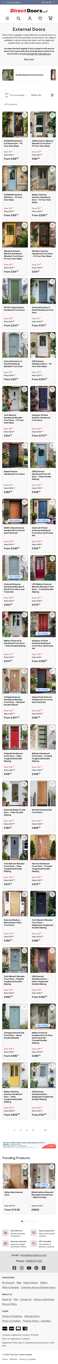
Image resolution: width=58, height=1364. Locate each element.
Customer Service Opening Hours (38, 1287)
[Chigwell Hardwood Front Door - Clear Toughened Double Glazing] (15, 737)
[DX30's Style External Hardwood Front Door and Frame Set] (15, 511)
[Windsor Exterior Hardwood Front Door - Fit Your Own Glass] (43, 235)
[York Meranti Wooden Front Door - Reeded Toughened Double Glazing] (15, 960)
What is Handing (10, 1287)
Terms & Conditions (12, 1316)
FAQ (16, 1299)
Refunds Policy (32, 1316)
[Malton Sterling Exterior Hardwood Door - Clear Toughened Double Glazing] (15, 1075)
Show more (29, 59)
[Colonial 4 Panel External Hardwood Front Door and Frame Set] (43, 511)
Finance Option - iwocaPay (37, 1320)
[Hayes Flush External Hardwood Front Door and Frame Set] (43, 681)
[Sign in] (30, 18)
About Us (7, 1299)
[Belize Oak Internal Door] (15, 1176)
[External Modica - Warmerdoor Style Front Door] (15, 904)
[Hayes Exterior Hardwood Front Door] (15, 455)
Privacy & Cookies (11, 1320)
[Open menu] (7, 18)
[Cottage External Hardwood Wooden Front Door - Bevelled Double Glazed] (15, 681)
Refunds (13, 1359)
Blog (19, 1282)
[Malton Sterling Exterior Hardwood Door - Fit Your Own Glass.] (43, 178)
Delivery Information (44, 1299)
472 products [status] (10, 104)
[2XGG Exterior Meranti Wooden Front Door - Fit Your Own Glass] (43, 124)
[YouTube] (29, 1267)
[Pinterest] (36, 1267)
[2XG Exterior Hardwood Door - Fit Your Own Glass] (43, 345)
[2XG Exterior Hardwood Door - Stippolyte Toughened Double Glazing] (43, 1075)
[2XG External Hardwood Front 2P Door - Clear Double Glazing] (43, 455)
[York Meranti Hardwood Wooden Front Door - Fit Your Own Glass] (15, 399)
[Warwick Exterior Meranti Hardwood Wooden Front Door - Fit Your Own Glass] (15, 235)
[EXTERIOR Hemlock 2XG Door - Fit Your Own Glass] (15, 178)
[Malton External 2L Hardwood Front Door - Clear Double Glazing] (15, 624)
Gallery (44, 1282)
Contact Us (25, 1299)
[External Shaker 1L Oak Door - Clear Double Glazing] (15, 793)
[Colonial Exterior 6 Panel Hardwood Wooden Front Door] (15, 345)
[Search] (19, 18)
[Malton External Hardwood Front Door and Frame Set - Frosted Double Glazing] (43, 1016)
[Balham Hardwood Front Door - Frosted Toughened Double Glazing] (43, 737)
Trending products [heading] (16, 1158)
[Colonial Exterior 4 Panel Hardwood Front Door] (43, 291)
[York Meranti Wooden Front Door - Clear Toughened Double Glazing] (15, 847)
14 (45, 1130)
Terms (5, 1359)
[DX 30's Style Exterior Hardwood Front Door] (15, 291)
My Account (8, 1282)
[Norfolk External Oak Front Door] (43, 793)
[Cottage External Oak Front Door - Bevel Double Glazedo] (15, 1016)
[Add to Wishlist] (24, 115)
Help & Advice (30, 1282)
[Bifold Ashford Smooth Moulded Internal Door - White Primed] (42, 1176)
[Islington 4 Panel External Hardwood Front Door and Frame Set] (43, 624)
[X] (43, 1267)
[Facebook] (14, 1267)
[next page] (51, 1130)
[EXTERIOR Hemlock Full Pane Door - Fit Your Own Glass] (15, 124)
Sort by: (14, 95)
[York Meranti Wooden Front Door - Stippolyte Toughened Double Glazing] (43, 904)
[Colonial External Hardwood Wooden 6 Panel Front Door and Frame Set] (15, 568)
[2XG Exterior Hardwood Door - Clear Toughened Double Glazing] (43, 960)
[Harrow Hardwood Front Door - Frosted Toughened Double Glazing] (43, 847)
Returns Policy (9, 1304)
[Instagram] (21, 1267)
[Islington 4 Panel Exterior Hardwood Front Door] (43, 399)
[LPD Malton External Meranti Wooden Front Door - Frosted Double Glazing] (43, 568)
